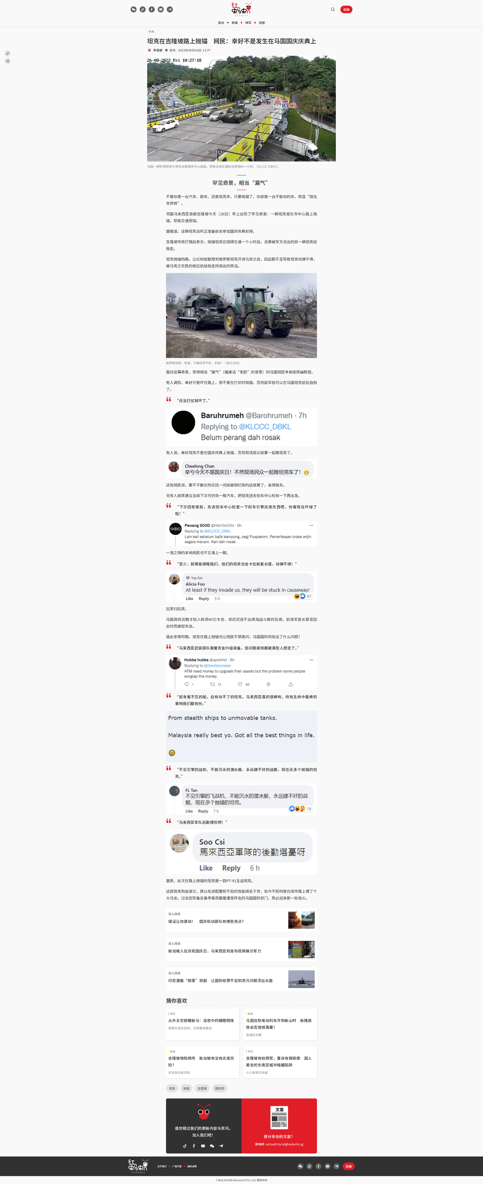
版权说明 (192, 1166)
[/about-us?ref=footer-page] (134, 9)
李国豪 (158, 50)
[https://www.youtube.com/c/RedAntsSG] (161, 9)
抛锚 (186, 1088)
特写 (248, 22)
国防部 (219, 1088)
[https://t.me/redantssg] (170, 9)
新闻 (235, 22)
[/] (241, 9)
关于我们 (161, 1166)
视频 (262, 22)
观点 (221, 22)
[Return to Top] (474, 1177)
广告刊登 (177, 1166)
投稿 (346, 9)
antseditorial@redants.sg (285, 1144)
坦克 (172, 1088)
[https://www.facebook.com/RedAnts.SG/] (152, 9)
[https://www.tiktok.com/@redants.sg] (143, 9)
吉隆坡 (202, 1088)
